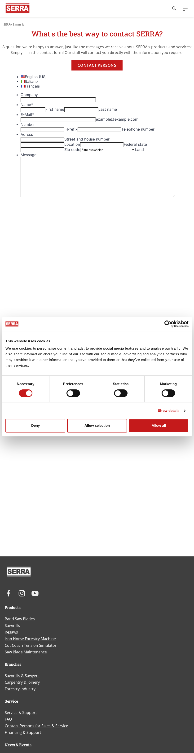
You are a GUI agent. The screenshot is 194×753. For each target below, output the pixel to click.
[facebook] (8, 593)
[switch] (73, 393)
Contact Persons (97, 65)
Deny (35, 425)
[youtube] (35, 593)
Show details (168, 411)
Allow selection (97, 425)
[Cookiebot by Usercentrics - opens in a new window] (168, 323)
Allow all (159, 425)
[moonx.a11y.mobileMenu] (183, 8)
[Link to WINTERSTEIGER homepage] (17, 8)
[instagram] (22, 593)
